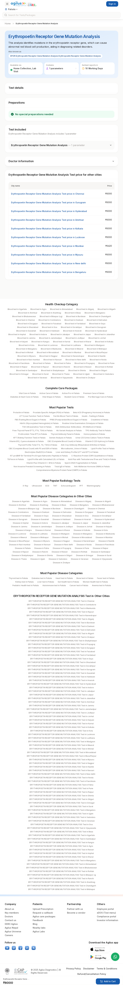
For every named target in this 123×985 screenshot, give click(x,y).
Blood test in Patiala (42, 363)
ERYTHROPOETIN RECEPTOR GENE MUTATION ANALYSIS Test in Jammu (61, 705)
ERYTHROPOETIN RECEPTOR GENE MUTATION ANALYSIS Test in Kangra (61, 842)
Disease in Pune (82, 548)
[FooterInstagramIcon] (13, 948)
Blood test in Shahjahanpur (53, 370)
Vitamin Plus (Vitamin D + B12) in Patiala (43, 463)
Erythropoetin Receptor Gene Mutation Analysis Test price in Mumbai (47, 246)
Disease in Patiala (23, 548)
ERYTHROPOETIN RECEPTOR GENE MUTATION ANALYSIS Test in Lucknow (61, 734)
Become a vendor (76, 912)
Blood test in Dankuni (73, 320)
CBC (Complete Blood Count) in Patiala (64, 441)
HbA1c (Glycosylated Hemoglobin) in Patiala (39, 423)
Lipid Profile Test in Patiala (102, 448)
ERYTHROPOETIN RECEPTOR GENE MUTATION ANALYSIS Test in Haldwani (61, 677)
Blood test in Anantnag (51, 313)
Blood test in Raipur (18, 367)
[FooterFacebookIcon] (20, 948)
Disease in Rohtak (79, 552)
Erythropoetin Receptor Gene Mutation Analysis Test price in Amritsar (47, 220)
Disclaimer (88, 968)
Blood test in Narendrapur (72, 356)
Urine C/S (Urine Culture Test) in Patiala (92, 438)
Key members (12, 912)
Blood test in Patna (62, 363)
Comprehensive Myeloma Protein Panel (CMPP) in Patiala (61, 470)
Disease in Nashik (106, 541)
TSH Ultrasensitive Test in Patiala (36, 427)
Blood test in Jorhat (97, 338)
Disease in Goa (81, 516)
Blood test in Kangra (40, 341)
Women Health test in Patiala (95, 582)
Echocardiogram (68, 486)
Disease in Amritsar (17, 505)
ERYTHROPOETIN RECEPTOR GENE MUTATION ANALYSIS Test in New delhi (61, 774)
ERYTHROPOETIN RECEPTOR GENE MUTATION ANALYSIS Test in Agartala (62, 835)
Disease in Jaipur (80, 523)
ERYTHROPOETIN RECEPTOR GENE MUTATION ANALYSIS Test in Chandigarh (61, 886)
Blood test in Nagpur (48, 356)
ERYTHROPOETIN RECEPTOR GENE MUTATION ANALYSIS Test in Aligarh (61, 633)
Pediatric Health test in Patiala (25, 585)
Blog (35, 924)
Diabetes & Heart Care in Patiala (24, 397)
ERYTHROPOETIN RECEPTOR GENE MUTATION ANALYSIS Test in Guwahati (61, 673)
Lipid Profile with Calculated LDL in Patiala (45, 459)
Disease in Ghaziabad (61, 516)
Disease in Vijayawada (102, 559)
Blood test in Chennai (25, 320)
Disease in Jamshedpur (41, 526)
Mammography (93, 486)
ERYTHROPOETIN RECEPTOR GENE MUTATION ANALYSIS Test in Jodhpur (62, 713)
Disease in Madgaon (60, 534)
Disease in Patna (41, 548)
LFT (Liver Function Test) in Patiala (34, 416)
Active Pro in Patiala (71, 393)
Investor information (107, 920)
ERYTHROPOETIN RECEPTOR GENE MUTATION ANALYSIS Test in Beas (61, 832)
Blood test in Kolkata (104, 341)
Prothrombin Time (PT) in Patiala (32, 434)
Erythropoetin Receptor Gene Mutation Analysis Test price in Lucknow (48, 237)
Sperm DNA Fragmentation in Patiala (81, 463)
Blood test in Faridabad (75, 323)
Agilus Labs (39, 931)
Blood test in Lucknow (48, 345)
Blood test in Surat (40, 374)
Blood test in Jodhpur (75, 338)
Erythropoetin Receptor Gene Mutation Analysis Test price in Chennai (47, 193)
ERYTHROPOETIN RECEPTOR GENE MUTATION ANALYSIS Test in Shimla (61, 795)
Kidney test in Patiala (24, 582)
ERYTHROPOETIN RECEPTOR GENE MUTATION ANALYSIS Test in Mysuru (61, 759)
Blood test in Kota (26, 345)
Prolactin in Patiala (21, 412)
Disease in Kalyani (104, 526)
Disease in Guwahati (40, 519)
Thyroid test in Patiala (18, 578)
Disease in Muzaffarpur (19, 541)
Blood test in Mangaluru (26, 349)
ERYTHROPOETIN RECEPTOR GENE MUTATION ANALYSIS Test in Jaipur (62, 695)
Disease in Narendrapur (84, 541)
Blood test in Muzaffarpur (96, 352)
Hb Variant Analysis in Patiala (69, 430)
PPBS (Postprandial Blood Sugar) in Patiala (68, 420)
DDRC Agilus (11, 924)
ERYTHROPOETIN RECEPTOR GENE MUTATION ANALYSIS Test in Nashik (61, 767)
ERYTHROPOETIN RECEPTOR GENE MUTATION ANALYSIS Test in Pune (61, 788)
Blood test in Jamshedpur (50, 338)
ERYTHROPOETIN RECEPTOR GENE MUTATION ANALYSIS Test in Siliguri (61, 799)
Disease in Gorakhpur (101, 516)
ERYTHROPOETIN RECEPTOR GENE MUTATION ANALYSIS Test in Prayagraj (61, 644)
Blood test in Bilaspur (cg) (51, 316)
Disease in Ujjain (37, 559)
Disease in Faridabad (21, 516)
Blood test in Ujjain (81, 374)
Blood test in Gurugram (96, 327)
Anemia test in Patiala (101, 585)
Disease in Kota (101, 530)
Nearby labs (39, 927)
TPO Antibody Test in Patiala (98, 430)
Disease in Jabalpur (60, 523)
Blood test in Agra (38, 309)
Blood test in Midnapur (97, 349)
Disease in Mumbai (104, 537)
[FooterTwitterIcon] (33, 948)
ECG (47, 486)
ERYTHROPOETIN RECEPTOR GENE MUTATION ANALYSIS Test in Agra (61, 846)
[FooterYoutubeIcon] (7, 948)
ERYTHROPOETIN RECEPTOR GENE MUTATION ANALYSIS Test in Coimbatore (61, 605)
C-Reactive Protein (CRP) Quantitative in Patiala (92, 456)
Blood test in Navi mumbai (28, 360)
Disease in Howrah (82, 519)
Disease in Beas (59, 505)
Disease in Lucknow (17, 534)
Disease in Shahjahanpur (22, 555)
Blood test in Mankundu (51, 349)
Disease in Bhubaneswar (103, 505)
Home (8, 23)
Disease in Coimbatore (18, 512)
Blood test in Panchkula (19, 363)
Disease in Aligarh (103, 501)
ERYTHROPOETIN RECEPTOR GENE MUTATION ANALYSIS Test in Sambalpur (62, 839)
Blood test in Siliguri (98, 370)
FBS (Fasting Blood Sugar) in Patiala (30, 420)
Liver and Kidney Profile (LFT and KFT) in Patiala (77, 452)
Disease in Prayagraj (62, 548)
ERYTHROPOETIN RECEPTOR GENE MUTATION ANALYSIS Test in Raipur (62, 792)
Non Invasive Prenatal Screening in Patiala (32, 466)
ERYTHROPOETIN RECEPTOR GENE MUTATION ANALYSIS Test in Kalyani (61, 720)
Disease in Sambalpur (100, 552)
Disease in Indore (40, 523)
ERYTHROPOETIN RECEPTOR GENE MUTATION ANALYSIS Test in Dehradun (61, 630)
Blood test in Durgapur (28, 323)
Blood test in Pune (106, 363)
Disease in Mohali (60, 537)
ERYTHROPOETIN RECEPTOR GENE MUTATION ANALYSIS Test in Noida (61, 777)
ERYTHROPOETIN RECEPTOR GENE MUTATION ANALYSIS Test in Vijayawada (61, 828)
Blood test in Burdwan (76, 316)
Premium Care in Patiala (93, 393)
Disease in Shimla (45, 555)
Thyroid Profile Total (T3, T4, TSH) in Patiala (37, 445)
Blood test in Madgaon (95, 345)
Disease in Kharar (62, 530)
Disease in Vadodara (58, 559)
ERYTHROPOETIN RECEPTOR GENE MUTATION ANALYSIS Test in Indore (61, 687)
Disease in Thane (19, 559)
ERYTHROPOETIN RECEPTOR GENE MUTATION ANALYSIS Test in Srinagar (62, 803)
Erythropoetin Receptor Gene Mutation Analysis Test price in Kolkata (47, 228)
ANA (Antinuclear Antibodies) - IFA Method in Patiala (78, 427)
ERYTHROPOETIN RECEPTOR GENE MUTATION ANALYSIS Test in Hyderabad (61, 684)
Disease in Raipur (100, 548)
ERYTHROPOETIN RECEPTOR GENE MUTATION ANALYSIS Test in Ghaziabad (62, 662)
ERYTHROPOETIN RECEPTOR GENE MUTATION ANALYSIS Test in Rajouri (61, 612)
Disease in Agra (40, 501)
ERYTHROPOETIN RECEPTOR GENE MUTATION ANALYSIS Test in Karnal (62, 723)
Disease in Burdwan (51, 508)
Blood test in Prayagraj (85, 363)
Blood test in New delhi (76, 360)
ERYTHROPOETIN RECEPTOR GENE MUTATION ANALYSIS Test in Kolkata (61, 727)
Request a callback (43, 912)
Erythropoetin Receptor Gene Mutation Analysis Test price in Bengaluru (48, 272)
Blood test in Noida (98, 360)
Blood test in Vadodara (103, 374)
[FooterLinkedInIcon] (27, 948)
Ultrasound (37, 486)
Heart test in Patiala (64, 578)
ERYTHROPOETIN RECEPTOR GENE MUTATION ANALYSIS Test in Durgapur (61, 648)
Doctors (9, 916)
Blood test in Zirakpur (85, 378)
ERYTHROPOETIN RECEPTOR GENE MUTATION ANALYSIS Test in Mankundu (61, 608)
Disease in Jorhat (84, 526)
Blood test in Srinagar (19, 374)
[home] (23, 4)
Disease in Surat (104, 555)
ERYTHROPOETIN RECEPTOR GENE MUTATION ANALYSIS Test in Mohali (61, 749)
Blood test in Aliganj (85, 309)
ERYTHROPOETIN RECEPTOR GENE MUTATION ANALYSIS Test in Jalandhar (61, 698)
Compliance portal (106, 916)
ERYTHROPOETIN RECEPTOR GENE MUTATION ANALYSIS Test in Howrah (61, 680)
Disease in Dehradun (62, 512)
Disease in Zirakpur (61, 562)
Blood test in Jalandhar (105, 334)
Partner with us (75, 909)
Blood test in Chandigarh (100, 316)
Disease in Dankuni (40, 512)
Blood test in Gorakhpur (71, 327)
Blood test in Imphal (17, 334)
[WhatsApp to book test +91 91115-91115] (115, 957)
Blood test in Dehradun (97, 320)
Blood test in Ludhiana (71, 345)
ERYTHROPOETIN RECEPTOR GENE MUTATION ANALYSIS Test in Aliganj (61, 619)
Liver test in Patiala (45, 582)
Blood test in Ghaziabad (27, 327)
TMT (55, 486)
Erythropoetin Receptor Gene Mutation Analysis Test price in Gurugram (48, 202)
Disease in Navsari (42, 544)
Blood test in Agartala (17, 309)
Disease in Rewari (60, 552)
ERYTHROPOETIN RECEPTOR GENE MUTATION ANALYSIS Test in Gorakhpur (62, 666)
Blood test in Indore (38, 334)
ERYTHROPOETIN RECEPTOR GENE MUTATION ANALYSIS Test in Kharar (61, 857)
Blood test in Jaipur (82, 334)
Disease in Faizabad (106, 512)
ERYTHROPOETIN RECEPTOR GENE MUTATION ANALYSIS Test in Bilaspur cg (61, 875)
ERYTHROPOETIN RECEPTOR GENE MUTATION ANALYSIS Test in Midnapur (61, 889)
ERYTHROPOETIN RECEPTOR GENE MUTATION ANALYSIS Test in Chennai (61, 601)
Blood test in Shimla (77, 370)
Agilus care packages (44, 916)
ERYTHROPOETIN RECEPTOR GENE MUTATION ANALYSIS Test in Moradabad (61, 752)
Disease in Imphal (20, 523)
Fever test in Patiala (105, 578)
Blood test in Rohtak (104, 367)
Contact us (10, 920)
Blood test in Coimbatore (50, 320)
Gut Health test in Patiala (68, 582)
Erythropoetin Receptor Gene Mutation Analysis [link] (37, 23)
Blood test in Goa (49, 327)
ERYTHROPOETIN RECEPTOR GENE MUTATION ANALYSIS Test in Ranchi (61, 878)
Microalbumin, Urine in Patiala (74, 448)
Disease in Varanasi (79, 559)
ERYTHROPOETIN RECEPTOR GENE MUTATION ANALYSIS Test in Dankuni (61, 626)
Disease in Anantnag (39, 505)
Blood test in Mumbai (72, 352)
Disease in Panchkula (104, 544)
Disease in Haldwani (61, 519)
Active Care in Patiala (48, 393)
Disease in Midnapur (40, 537)
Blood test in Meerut (74, 349)
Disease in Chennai (96, 508)
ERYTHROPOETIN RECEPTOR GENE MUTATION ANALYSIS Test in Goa (62, 824)
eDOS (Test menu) (106, 912)
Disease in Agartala (20, 501)
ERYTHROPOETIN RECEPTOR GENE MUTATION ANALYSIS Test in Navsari (61, 770)
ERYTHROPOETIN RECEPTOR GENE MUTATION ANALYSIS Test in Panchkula (61, 781)
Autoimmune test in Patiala (54, 585)
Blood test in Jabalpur (60, 334)
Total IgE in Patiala (62, 466)
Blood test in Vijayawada (62, 378)
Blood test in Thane (61, 374)
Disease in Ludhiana (39, 534)
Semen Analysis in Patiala (60, 438)
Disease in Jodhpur (64, 526)
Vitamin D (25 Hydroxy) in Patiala (99, 441)
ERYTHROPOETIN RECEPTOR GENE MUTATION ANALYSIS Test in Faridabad (61, 655)
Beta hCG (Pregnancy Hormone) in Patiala (91, 412)
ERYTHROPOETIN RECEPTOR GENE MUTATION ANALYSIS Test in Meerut (61, 745)
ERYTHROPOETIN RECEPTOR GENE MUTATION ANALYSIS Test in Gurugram (61, 669)
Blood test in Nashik (97, 356)
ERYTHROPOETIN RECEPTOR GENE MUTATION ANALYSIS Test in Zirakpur (62, 637)
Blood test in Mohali (24, 352)
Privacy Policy (73, 968)
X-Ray (25, 486)
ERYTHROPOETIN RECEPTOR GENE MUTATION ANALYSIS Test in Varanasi (61, 821)
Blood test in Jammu (26, 338)
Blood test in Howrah (72, 331)
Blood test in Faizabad (51, 323)
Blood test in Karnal (61, 341)
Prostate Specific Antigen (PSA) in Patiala (51, 412)
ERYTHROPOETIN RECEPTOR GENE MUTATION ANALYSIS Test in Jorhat (62, 716)
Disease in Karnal (43, 530)
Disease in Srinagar (84, 555)
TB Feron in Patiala (15, 459)
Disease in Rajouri (21, 552)
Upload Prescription (43, 909)
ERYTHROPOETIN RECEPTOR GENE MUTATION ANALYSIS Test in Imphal (61, 853)
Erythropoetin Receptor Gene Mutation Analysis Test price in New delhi (48, 263)
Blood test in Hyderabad (96, 331)
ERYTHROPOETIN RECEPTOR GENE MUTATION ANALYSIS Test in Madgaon (61, 741)
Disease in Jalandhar (101, 523)
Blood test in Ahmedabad (61, 309)
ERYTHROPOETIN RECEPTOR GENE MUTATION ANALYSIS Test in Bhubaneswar (61, 868)
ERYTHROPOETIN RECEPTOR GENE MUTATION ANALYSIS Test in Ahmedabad (61, 864)
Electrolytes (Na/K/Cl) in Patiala (38, 452)
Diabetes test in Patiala (42, 578)
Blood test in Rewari (83, 367)
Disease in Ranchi (40, 552)
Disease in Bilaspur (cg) (28, 508)
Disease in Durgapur (84, 512)
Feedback (38, 920)
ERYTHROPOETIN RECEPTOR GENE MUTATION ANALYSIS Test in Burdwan (61, 623)
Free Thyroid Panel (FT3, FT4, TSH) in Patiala (32, 430)
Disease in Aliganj (83, 501)
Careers (9, 935)
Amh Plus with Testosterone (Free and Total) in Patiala (92, 459)
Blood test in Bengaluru (95, 313)
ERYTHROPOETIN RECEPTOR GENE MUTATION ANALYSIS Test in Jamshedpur (61, 709)
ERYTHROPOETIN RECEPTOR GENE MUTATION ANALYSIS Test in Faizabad (61, 651)
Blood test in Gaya (97, 323)
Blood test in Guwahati (26, 331)
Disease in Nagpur (62, 541)
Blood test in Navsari (53, 360)
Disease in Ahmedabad (61, 501)
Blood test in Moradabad (48, 352)
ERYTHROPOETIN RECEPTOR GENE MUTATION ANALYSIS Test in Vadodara (61, 817)
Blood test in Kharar (82, 341)
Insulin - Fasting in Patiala (93, 416)
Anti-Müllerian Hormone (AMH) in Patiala (92, 466)
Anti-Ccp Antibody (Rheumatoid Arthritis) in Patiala (83, 445)
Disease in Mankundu (105, 534)
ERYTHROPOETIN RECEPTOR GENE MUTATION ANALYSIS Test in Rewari (61, 850)
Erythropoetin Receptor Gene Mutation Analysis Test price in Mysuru (47, 254)
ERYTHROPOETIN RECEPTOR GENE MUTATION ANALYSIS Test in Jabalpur (61, 691)
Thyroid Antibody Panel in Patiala (65, 434)
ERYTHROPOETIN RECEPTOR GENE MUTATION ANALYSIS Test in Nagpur (61, 763)
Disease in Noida (84, 544)
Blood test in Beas (73, 313)
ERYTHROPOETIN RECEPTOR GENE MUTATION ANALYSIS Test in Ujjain (61, 814)
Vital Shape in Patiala (51, 397)
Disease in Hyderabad (104, 519)
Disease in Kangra (24, 530)
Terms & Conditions (107, 968)
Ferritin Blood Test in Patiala (65, 416)
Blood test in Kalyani (19, 341)
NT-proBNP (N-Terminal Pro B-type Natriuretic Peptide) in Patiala (39, 456)
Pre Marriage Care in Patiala (100, 397)
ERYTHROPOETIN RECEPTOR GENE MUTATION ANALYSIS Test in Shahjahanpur (61, 641)
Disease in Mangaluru (82, 534)
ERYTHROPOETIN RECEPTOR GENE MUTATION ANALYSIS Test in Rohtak (61, 871)
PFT (81, 486)
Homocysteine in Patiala (94, 434)
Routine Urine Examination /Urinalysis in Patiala (82, 423)
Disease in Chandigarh (74, 508)
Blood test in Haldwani (49, 331)
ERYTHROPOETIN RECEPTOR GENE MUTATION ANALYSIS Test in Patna (61, 785)
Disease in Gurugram (18, 519)
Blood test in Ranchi (61, 367)
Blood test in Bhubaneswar (24, 316)
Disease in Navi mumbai (19, 544)
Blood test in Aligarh (107, 309)
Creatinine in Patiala (99, 420)
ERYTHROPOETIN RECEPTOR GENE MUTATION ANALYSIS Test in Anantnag (61, 882)
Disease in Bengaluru (79, 505)
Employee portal (105, 909)
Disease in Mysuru (41, 541)
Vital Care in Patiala (27, 393)
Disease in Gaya (41, 516)
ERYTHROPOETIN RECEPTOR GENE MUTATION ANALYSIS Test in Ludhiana (61, 738)
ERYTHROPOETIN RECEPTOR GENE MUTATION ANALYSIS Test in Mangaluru (62, 860)
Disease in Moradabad (82, 537)
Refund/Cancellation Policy (91, 974)
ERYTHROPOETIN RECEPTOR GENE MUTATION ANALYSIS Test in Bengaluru (61, 810)
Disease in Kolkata (82, 530)
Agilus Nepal (11, 927)
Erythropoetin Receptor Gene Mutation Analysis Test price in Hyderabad (49, 211)
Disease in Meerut (19, 537)
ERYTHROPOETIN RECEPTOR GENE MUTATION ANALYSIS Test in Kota (61, 731)
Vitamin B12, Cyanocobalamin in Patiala (26, 441)
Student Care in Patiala (74, 397)
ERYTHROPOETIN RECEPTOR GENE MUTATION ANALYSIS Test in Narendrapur (62, 615)
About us (9, 909)
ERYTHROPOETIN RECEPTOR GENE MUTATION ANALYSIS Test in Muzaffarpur (61, 756)
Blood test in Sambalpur (26, 370)
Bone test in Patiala (84, 578)
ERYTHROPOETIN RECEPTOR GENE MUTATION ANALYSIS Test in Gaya (61, 659)
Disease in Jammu (19, 526)
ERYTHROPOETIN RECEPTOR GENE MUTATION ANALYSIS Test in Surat (61, 806)
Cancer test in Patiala (79, 585)
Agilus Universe (13, 931)
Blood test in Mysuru (27, 356)
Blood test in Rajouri (40, 367)
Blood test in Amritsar (27, 313)
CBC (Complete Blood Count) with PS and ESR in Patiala (33, 448)
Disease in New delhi (63, 544)
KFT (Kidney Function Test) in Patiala (29, 438)
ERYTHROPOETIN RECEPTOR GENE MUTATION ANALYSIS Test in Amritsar (61, 702)
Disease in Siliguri (64, 555)
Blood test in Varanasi (37, 378)
